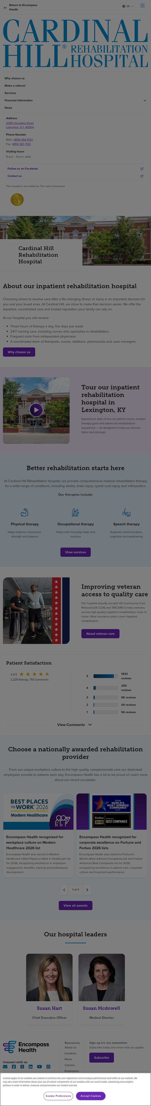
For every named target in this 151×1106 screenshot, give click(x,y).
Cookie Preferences (58, 1096)
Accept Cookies (91, 1096)
